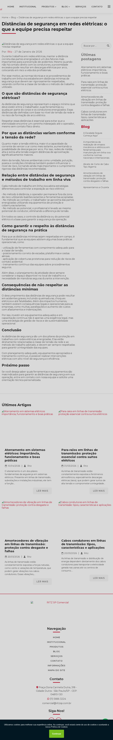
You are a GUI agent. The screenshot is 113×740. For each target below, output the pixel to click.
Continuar (56, 734)
